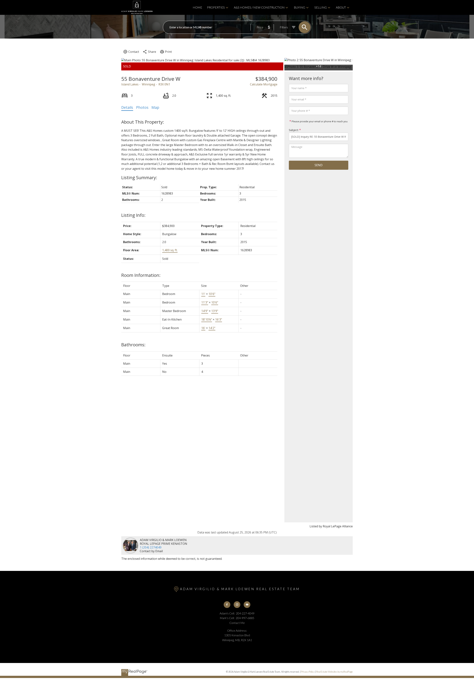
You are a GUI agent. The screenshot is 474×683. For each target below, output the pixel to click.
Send (319, 165)
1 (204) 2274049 (150, 547)
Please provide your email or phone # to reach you (319, 121)
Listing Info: (133, 215)
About (341, 7)
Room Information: (141, 275)
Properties (216, 7)
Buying (299, 7)
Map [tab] (155, 107)
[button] (227, 604)
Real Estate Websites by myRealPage (334, 671)
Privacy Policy (308, 671)
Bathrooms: (133, 345)
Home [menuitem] (197, 7)
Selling (320, 7)
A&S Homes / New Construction (259, 7)
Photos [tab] (142, 107)
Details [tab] (127, 107)
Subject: (294, 130)
